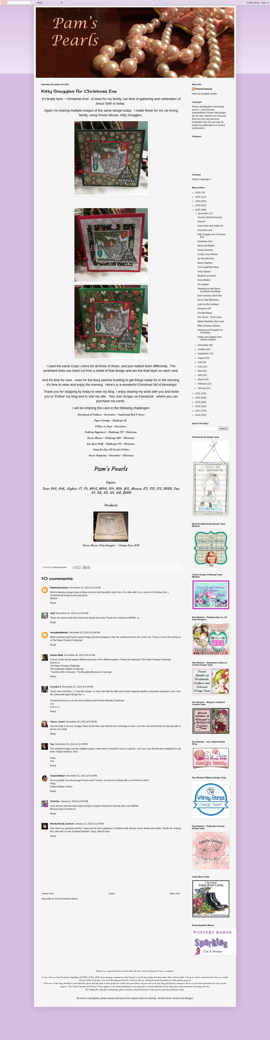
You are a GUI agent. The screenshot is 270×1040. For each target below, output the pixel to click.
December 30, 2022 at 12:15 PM (71, 744)
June (200, 366)
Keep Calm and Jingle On (210, 226)
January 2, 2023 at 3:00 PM (74, 801)
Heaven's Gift (204, 308)
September (203, 353)
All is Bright (203, 284)
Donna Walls (56, 655)
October (202, 349)
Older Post (175, 893)
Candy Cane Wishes (207, 254)
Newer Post (48, 893)
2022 (198, 210)
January (202, 388)
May (200, 371)
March (201, 379)
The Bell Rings (204, 313)
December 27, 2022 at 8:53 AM (77, 686)
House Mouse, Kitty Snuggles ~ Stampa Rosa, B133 (111, 545)
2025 (198, 197)
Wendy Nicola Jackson (62, 823)
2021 (198, 393)
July (200, 362)
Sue (52, 744)
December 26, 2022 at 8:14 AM (79, 655)
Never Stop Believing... (208, 300)
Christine (55, 801)
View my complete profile (204, 93)
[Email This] (74, 567)
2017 (198, 410)
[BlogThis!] (78, 567)
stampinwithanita (59, 632)
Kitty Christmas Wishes (208, 326)
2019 (198, 402)
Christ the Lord (204, 230)
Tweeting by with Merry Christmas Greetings (209, 290)
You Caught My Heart (208, 267)
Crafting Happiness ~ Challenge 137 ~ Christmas (111, 432)
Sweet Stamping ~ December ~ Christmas (111, 455)
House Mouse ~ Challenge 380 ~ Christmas (110, 438)
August (201, 358)
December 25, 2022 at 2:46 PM (84, 632)
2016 (198, 415)
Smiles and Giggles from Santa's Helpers (209, 338)
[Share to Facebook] (85, 567)
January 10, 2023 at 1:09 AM (89, 823)
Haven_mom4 (57, 721)
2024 (198, 201)
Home (112, 893)
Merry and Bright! (206, 245)
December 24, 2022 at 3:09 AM (85, 587)
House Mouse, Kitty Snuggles (119, 115)
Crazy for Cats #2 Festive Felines (111, 449)
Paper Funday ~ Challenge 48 (110, 420)
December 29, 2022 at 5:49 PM (81, 721)
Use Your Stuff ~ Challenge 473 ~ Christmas (111, 444)
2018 (198, 406)
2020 (198, 397)
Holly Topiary (203, 271)
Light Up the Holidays (208, 304)
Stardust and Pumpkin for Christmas (210, 331)
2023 (198, 205)
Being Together (205, 263)
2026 (198, 192)
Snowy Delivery (205, 250)
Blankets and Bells (206, 276)
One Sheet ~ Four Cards (209, 317)
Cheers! (201, 221)
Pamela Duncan (204, 89)
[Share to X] (81, 567)
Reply (53, 603)
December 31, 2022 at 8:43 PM (81, 775)
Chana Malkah (57, 775)
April (52, 613)
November (203, 345)
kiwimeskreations (59, 587)
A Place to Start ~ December (111, 426)
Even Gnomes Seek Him (209, 295)
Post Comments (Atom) (66, 898)
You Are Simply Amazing (209, 217)
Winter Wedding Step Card (210, 321)
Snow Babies (204, 280)
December (203, 213)
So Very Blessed (205, 258)
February (202, 383)
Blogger (189, 998)
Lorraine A (55, 686)
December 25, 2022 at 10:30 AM (72, 613)
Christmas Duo (204, 241)
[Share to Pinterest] (88, 567)
